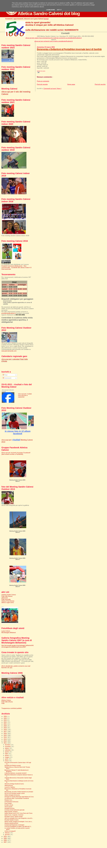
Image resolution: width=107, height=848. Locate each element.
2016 (5, 733)
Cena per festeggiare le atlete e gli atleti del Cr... (18, 826)
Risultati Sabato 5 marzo (11, 820)
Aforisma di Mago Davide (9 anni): (14, 783)
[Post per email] (38, 72)
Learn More (50, 9)
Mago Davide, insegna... (11, 811)
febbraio (7, 833)
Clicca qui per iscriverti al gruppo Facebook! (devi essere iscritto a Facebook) (15, 453)
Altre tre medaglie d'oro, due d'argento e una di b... (19, 818)
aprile (6, 759)
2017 (5, 731)
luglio (6, 753)
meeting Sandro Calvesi (8, 594)
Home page (71, 84)
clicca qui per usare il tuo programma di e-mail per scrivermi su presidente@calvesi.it (53, 38)
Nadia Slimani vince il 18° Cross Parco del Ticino (18, 813)
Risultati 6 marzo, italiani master (14, 816)
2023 (5, 720)
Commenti (7, 378)
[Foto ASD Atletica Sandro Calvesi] (8, 402)
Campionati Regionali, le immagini (14, 825)
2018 (5, 730)
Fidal (2, 703)
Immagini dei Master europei (13, 765)
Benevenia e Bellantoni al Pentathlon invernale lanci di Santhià (69, 49)
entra (46, 19)
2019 (5, 728)
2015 (5, 735)
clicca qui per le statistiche (23, 396)
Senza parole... (9, 806)
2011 (5, 743)
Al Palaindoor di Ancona (11, 801)
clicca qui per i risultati (25, 394)
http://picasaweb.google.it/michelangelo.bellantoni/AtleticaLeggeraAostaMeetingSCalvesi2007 (17, 646)
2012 (5, 741)
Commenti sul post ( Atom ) (52, 88)
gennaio (7, 834)
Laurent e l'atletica (10, 787)
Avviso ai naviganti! (10, 831)
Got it (59, 9)
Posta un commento (43, 81)
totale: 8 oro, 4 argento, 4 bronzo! (14, 815)
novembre (8, 746)
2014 (5, 737)
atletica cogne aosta (7, 602)
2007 (5, 842)
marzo (7, 761)
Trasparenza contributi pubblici (11, 708)
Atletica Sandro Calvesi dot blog (49, 13)
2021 (5, 724)
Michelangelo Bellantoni (8, 632)
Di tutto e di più (9, 805)
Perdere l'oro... (9, 800)
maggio (7, 757)
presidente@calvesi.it (8, 313)
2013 (5, 739)
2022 (5, 722)
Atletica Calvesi (6, 700)
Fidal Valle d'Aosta (7, 702)
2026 (5, 716)
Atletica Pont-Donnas (7, 601)
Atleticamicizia (9, 785)
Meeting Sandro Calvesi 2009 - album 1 (17, 480)
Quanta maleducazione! (11, 823)
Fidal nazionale (6, 599)
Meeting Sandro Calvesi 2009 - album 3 (17, 559)
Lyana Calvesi (5, 631)
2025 (5, 718)
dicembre (8, 744)
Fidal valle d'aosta (6, 596)
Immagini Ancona (9, 808)
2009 (5, 838)
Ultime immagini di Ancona (12, 795)
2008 (5, 840)
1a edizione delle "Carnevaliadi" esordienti (17, 798)
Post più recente (42, 84)
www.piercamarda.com (9, 351)
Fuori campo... (9, 803)
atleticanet (4, 598)
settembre (8, 750)
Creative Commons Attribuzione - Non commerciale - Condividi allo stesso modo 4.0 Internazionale (16, 267)
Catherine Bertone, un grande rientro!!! (15, 773)
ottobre (7, 748)
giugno (7, 755)
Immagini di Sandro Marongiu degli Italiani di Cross (19, 796)
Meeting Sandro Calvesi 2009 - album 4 (17, 586)
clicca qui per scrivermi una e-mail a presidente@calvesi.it (53, 41)
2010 (5, 836)
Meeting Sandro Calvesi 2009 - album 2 (17, 531)
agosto (7, 752)
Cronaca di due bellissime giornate (14, 810)
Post (5, 375)
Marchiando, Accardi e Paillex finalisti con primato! (19, 791)
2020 (5, 726)
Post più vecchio (100, 84)
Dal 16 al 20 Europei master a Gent (15, 793)
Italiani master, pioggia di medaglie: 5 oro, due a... (19, 821)
